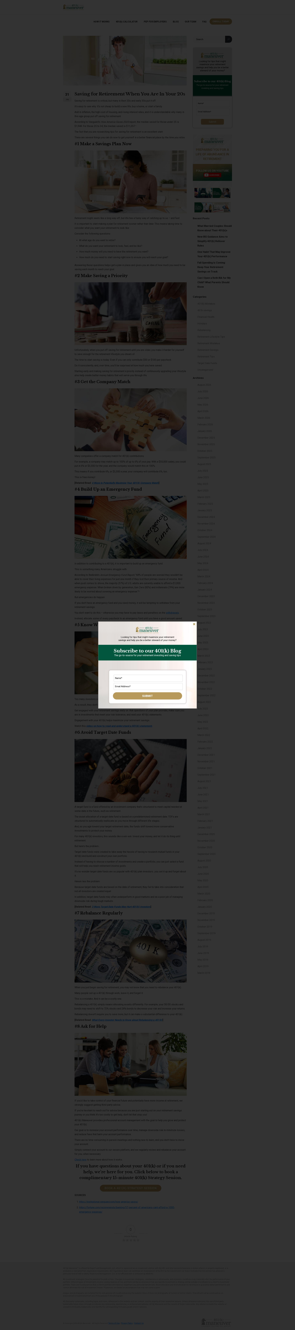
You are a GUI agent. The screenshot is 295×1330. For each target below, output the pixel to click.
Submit (147, 696)
